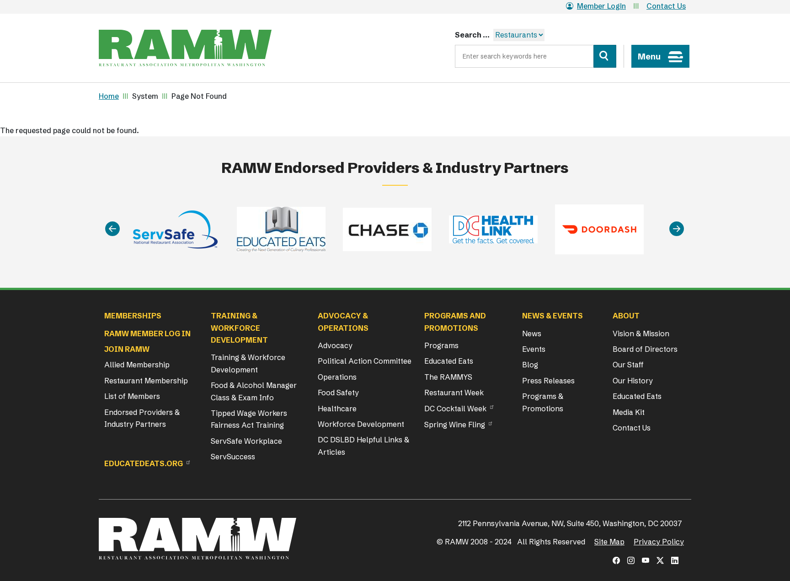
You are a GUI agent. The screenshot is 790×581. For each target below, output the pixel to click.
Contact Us (666, 6)
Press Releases (548, 380)
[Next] (676, 229)
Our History (633, 380)
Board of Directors (645, 349)
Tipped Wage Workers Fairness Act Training (249, 419)
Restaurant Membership (146, 380)
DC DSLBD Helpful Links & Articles (363, 445)
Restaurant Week (454, 392)
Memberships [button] (132, 315)
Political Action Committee (364, 361)
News (531, 333)
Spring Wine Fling (454, 424)
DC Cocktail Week (455, 408)
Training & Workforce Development (248, 363)
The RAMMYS (448, 377)
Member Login (601, 6)
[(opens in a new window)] (616, 560)
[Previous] (112, 229)
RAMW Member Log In (147, 333)
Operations (337, 377)
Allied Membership (137, 364)
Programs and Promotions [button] (455, 321)
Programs (441, 345)
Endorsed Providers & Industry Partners (142, 418)
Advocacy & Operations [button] (343, 321)
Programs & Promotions (542, 402)
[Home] (185, 48)
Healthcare (337, 408)
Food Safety (338, 392)
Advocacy (335, 345)
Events (533, 349)
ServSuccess (233, 456)
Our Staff (628, 364)
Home (109, 96)
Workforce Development (361, 424)
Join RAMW (126, 349)
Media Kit (629, 412)
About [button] (626, 315)
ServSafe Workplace (246, 441)
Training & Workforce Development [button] (239, 327)
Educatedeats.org (143, 463)
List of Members (132, 396)
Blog (530, 364)
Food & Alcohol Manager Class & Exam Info (254, 391)
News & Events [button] (552, 315)
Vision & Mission (641, 333)
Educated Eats (448, 361)
